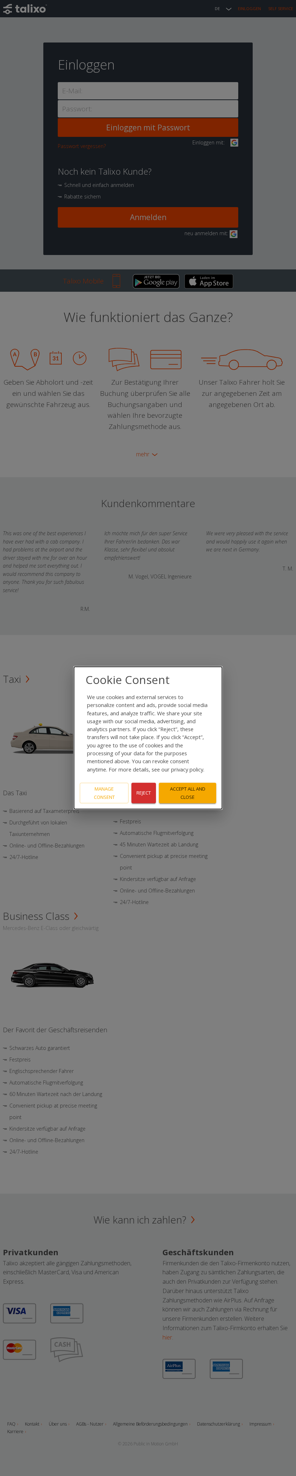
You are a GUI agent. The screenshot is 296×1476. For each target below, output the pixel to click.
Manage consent (104, 793)
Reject (143, 793)
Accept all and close (187, 793)
